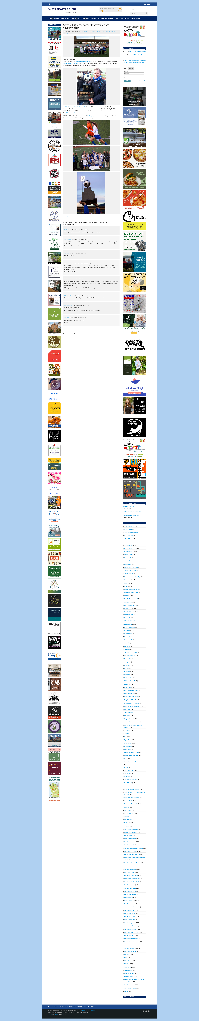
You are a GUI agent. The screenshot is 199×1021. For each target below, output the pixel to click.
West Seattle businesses (130, 851)
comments (56, 1014)
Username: (126, 71)
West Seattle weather (130, 948)
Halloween (127, 665)
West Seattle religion (130, 926)
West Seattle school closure (131, 932)
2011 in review (128, 529)
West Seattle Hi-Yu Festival (131, 882)
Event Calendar (64, 18)
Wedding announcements (131, 832)
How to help (127, 687)
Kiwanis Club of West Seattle (132, 703)
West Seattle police (129, 916)
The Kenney (127, 810)
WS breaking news (129, 973)
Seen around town (129, 770)
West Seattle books (129, 845)
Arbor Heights (128, 555)
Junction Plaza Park (129, 693)
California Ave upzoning (131, 567)
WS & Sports (127, 967)
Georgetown (127, 662)
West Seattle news (96, 31)
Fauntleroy (127, 630)
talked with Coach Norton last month (75, 107)
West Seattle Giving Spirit (131, 875)
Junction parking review (131, 690)
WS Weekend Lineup (130, 988)
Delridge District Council (131, 599)
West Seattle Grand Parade (131, 879)
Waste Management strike (131, 829)
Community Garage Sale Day (132, 577)
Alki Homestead (128, 545)
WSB (126, 52)
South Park (127, 786)
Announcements (128, 551)
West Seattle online (129, 904)
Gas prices (127, 646)
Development (128, 608)
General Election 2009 (130, 656)
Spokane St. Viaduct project (131, 797)
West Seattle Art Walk (130, 839)
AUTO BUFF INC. (68, 263)
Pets (125, 737)
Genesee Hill (127, 659)
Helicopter (127, 671)
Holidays (126, 684)
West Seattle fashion (129, 866)
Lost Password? (141, 80)
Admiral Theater (128, 539)
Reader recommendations (131, 752)
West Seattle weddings (130, 951)
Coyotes (126, 583)
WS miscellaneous (129, 985)
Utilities (126, 823)
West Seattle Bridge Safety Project (133, 848)
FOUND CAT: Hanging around (137, 52)
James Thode (68, 305)
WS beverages (128, 970)
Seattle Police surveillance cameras (134, 762)
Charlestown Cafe (129, 573)
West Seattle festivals (130, 869)
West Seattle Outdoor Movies (132, 907)
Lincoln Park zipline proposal (132, 706)
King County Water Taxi (130, 700)
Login (125, 68)
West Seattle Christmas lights (132, 854)
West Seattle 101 (128, 835)
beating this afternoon (71, 63)
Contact (73, 18)
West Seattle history (129, 885)
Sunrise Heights (128, 801)
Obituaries (104, 18)
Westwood (127, 954)
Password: (126, 75)
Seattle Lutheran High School (82, 61)
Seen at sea (127, 773)
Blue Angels (127, 564)
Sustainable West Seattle (131, 804)
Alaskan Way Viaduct (130, 542)
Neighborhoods (128, 719)
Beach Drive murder (129, 561)
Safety (126, 759)
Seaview (126, 767)
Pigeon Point (127, 740)
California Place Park (130, 570)
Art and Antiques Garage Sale (131, 516)
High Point (127, 675)
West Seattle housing (130, 888)
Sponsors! (111, 18)
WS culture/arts (128, 976)
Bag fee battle (128, 558)
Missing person (128, 712)
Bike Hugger (90, 116)
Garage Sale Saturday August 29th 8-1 (133, 511)
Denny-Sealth (128, 602)
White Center (128, 961)
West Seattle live (128, 897)
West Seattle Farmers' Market (132, 863)
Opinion (126, 733)
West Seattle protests (130, 923)
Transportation (128, 813)
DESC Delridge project (130, 605)
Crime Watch (81, 18)
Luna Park (127, 709)
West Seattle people (129, 913)
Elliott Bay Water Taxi (130, 621)
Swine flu (126, 807)
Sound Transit (128, 783)
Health (126, 668)
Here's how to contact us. (88, 1010)
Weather (126, 18)
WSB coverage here (71, 112)
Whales (126, 957)
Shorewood (127, 776)
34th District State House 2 (131, 532)
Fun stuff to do (128, 640)
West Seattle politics (129, 920)
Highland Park (128, 678)
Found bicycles (128, 634)
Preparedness (128, 746)
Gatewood (127, 649)
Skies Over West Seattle (130, 780)
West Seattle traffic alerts (131, 942)
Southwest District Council (131, 789)
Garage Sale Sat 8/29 (128, 506)
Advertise (56, 18)
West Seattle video (129, 945)
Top (64, 1014)
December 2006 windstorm (131, 589)
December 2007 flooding (131, 592)
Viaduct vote (127, 826)
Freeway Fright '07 (129, 637)
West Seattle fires (129, 872)
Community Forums (136, 18)
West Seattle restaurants (130, 929)
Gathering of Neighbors (130, 652)
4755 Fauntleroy (128, 536)
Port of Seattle (128, 743)
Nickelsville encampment (131, 722)
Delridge (126, 596)
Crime (126, 586)
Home (50, 18)
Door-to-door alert (129, 611)
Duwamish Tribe (128, 615)
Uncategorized (128, 820)
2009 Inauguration (129, 526)
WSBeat (126, 991)
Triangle (126, 816)
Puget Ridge (127, 749)
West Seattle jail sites (130, 891)
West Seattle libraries (130, 894)
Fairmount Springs (129, 627)
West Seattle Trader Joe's (131, 938)
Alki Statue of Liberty (130, 548)
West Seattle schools (109, 31)
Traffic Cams (119, 18)
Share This (66, 216)
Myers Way (127, 716)
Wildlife (126, 964)
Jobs (87, 18)
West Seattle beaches (130, 842)
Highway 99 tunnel (129, 681)
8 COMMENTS (85, 31)
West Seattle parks (129, 910)
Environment (128, 624)
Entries (50, 1014)
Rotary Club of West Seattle (131, 756)
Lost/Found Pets (94, 18)
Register (131, 68)
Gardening (127, 643)
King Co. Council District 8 (131, 697)
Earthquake (127, 618)
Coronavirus (127, 580)
